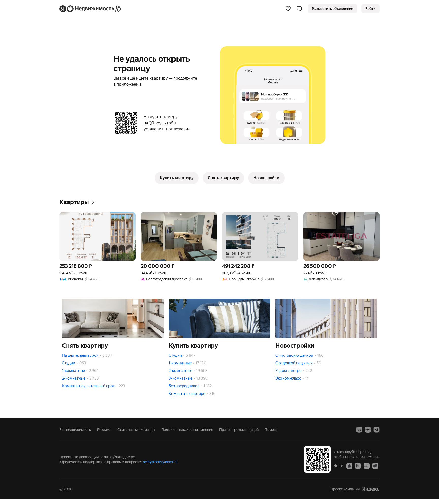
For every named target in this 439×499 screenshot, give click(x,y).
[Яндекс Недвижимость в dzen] (368, 430)
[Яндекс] (371, 489)
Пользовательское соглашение (187, 430)
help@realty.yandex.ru (160, 462)
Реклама (104, 430)
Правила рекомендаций (239, 430)
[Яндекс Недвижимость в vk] (359, 430)
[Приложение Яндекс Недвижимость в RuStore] (375, 466)
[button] (299, 8)
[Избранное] (288, 8)
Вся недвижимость (75, 430)
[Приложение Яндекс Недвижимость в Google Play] (358, 466)
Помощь (271, 430)
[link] (370, 8)
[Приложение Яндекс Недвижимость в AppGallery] (367, 466)
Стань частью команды (136, 430)
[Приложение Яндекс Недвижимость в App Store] (349, 466)
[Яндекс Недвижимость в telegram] (376, 430)
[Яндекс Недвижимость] (90, 8)
